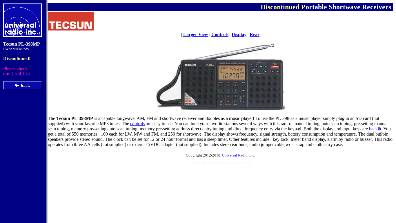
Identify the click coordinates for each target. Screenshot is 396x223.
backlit (375, 128)
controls (137, 123)
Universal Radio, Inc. (238, 155)
